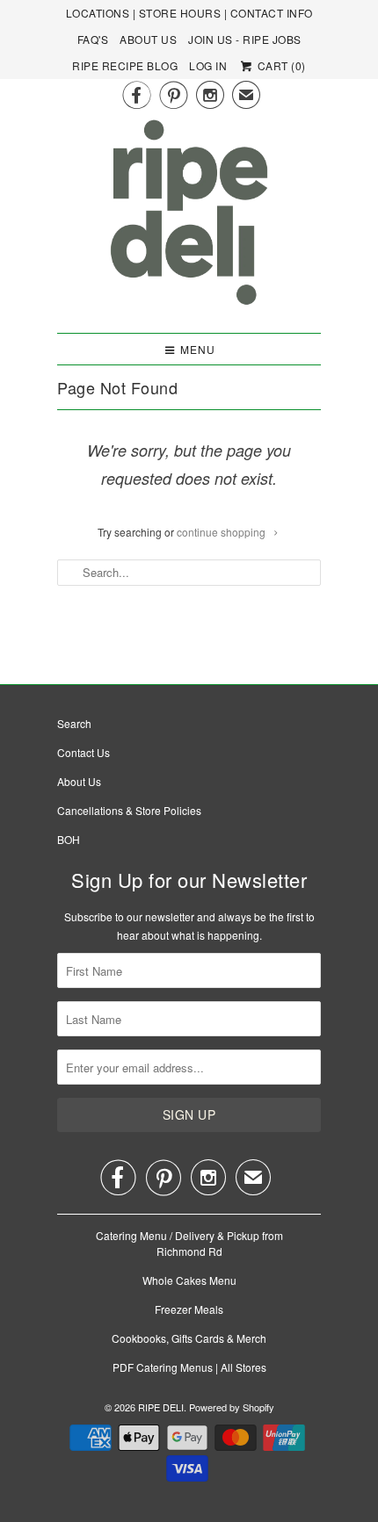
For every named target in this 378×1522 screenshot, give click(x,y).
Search (74, 723)
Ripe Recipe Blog (125, 65)
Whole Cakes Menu (189, 1280)
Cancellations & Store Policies (129, 810)
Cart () (280, 65)
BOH (68, 839)
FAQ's (93, 39)
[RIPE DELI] (189, 219)
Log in (208, 65)
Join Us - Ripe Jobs (245, 39)
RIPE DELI (161, 1407)
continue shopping (222, 531)
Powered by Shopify (231, 1407)
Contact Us (83, 752)
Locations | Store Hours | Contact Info (189, 12)
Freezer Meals (189, 1309)
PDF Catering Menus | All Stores (189, 1367)
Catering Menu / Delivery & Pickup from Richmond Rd (189, 1243)
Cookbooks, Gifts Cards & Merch (189, 1338)
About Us (148, 39)
